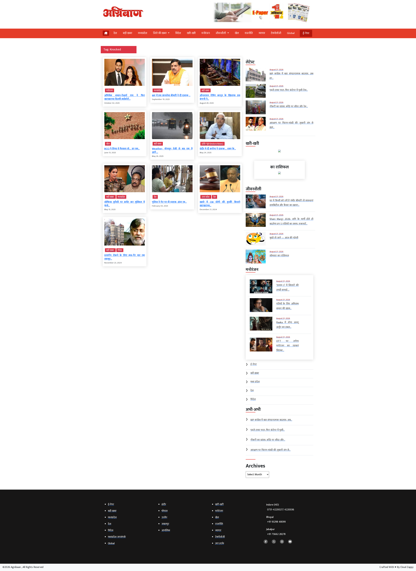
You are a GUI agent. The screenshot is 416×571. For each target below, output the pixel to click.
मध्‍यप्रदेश (142, 33)
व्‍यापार (262, 33)
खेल (237, 33)
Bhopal (276, 519)
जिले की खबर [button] (160, 33)
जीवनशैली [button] (221, 33)
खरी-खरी (191, 33)
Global (291, 33)
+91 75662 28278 (276, 534)
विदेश (178, 33)
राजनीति (249, 33)
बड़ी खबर (127, 33)
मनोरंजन (206, 33)
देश (115, 33)
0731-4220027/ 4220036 (280, 509)
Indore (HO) (280, 507)
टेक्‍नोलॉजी (276, 33)
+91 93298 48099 (276, 522)
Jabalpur (276, 531)
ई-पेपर (306, 33)
